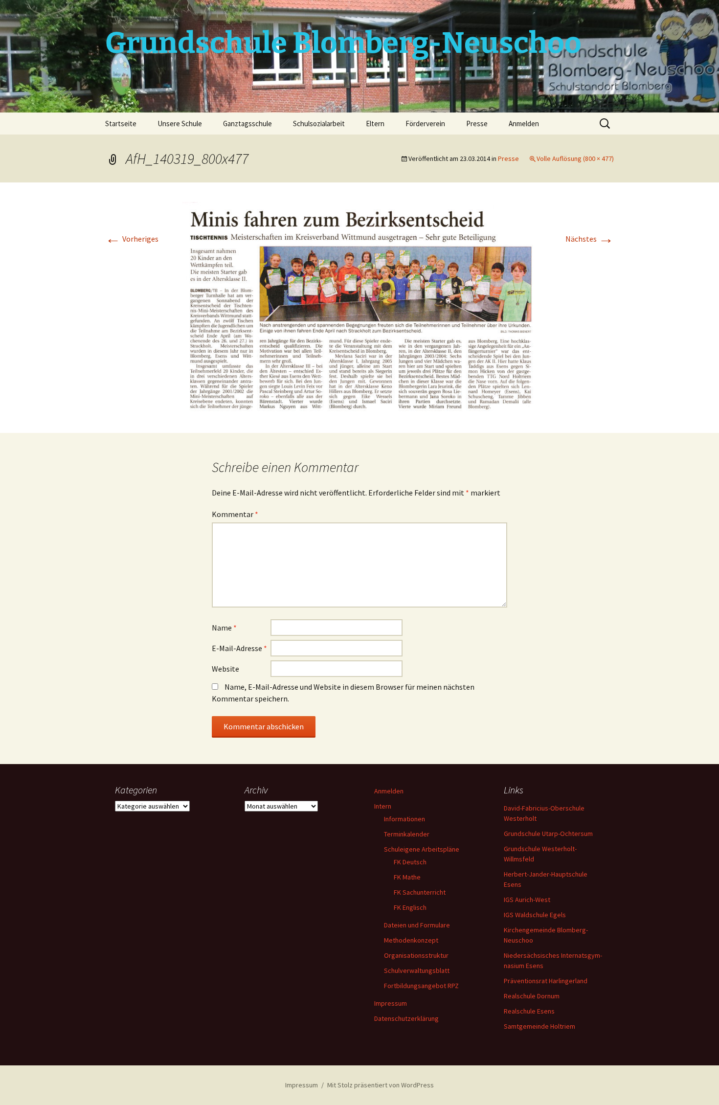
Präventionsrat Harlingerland (545, 980)
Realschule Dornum (532, 996)
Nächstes (589, 239)
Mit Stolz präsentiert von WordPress (380, 1085)
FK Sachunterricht (420, 892)
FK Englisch (410, 907)
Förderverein (425, 123)
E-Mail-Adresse (239, 648)
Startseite (120, 123)
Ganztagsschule (247, 123)
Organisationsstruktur (416, 955)
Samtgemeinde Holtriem (539, 1026)
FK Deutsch (410, 861)
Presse (477, 123)
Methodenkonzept (411, 940)
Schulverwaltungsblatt (416, 970)
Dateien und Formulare (417, 925)
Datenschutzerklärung (406, 1018)
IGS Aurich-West (527, 899)
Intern (382, 806)
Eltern (375, 123)
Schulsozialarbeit (319, 123)
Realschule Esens (529, 1011)
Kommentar (235, 514)
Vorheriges (131, 239)
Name (224, 627)
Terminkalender (406, 834)
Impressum (390, 1003)
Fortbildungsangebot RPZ (421, 985)
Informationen (404, 818)
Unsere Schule (179, 123)
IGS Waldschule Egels (535, 914)
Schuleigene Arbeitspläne (421, 849)
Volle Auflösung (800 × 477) (575, 158)
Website (225, 669)
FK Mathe (407, 877)
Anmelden (524, 123)
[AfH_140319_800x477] (359, 307)
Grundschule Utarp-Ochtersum (548, 833)
